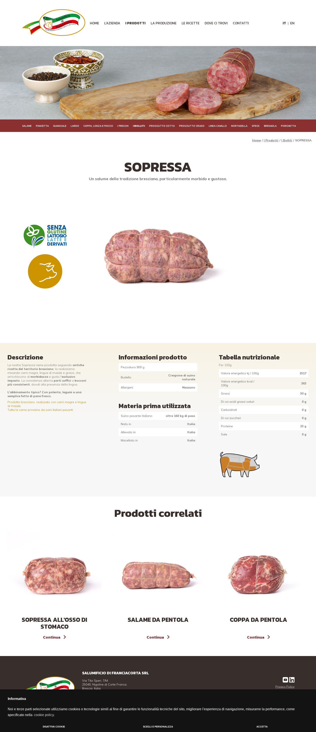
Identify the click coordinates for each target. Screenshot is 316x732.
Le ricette (190, 23)
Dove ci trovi (216, 23)
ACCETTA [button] (262, 726)
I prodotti (135, 23)
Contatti (241, 23)
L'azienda (112, 23)
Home (256, 140)
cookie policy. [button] (44, 715)
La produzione (163, 23)
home (94, 23)
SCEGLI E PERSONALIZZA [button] (158, 726)
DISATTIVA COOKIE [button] (54, 726)
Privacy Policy (285, 687)
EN (292, 23)
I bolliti (286, 140)
